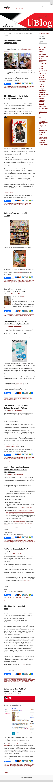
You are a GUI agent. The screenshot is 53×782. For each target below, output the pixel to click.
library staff (42, 106)
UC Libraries (15, 677)
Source (30, 29)
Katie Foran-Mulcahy (19, 45)
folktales (5, 681)
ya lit (18, 767)
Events (42, 81)
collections (41, 73)
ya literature (9, 207)
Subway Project (41, 119)
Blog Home (6, 29)
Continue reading (8, 307)
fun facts (40, 90)
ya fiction (8, 399)
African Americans (24, 677)
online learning (21, 542)
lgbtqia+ (19, 282)
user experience (10, 600)
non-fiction (10, 767)
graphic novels (6, 766)
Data (45, 73)
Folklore (31, 680)
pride (27, 282)
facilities (5, 88)
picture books (16, 681)
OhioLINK (8, 384)
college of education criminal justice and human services (20, 87)
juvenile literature (11, 681)
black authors (30, 677)
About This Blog (14, 29)
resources (46, 113)
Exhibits (41, 84)
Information (43, 92)
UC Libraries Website (22, 29)
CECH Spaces (31, 314)
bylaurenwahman (42, 54)
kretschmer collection (22, 766)
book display (41, 51)
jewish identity (28, 459)
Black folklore (13, 678)
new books (41, 110)
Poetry (44, 110)
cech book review (19, 203)
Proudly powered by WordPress (26, 777)
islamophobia (24, 205)
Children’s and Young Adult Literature (16, 743)
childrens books (14, 281)
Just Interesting (44, 94)
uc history (42, 132)
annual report (18, 86)
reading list (19, 272)
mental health (26, 398)
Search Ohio (14, 384)
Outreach (13, 88)
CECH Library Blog (30, 86)
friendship (23, 459)
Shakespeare (41, 117)
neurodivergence (14, 461)
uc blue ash (41, 123)
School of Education (29, 88)
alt (5, 54)
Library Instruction (15, 542)
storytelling (22, 681)
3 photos (23, 296)
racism (28, 205)
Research (41, 114)
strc (45, 117)
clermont (41, 68)
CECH (29, 540)
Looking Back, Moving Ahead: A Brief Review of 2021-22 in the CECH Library (16, 469)
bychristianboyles (42, 52)
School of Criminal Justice (20, 88)
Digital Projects (42, 79)
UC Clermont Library (43, 130)
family (23, 398)
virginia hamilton (27, 681)
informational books (13, 766)
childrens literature (24, 204)
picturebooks (23, 282)
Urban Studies (43, 145)
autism (17, 457)
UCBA (46, 119)
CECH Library (10, 86)
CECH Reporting (7, 87)
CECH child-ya (25, 203)
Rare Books (43, 112)
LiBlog (7, 6)
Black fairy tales (7, 678)
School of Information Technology (20, 90)
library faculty (42, 98)
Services (41, 116)
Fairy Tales (27, 680)
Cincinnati (41, 61)
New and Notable (43, 108)
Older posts (6, 772)
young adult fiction (13, 399)
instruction (9, 88)
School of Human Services (9, 90)
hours (44, 90)
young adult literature (15, 207)
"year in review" (19, 540)
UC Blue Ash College (42, 125)
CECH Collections (25, 280)
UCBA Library (43, 122)
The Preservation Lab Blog (44, 33)
